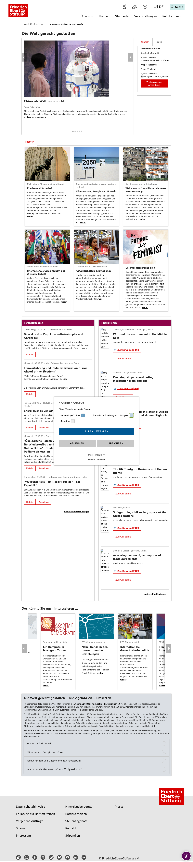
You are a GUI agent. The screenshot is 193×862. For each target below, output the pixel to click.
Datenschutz (101, 459)
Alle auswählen (96, 431)
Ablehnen (77, 443)
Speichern (116, 443)
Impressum (91, 459)
